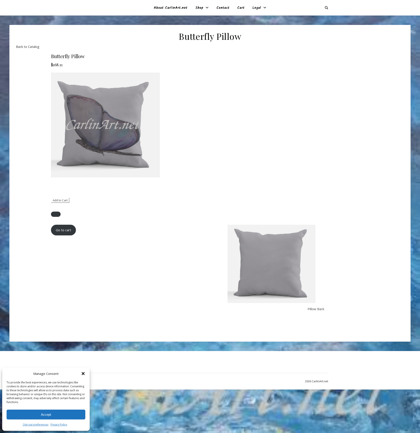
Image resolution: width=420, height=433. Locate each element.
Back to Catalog (27, 46)
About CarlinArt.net (170, 7)
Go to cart (63, 230)
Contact (223, 7)
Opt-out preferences (35, 424)
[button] (83, 373)
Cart (241, 7)
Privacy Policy (59, 424)
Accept (46, 414)
